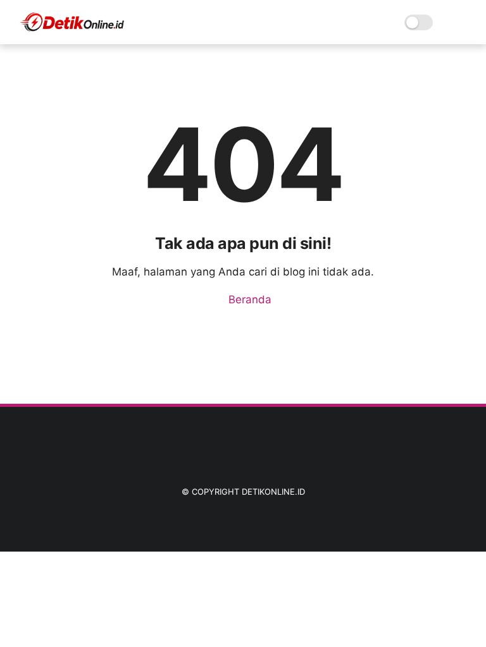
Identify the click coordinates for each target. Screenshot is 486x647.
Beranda (248, 299)
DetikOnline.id (273, 492)
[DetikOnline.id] (71, 29)
